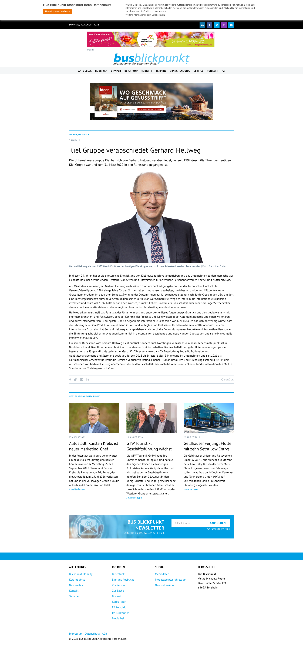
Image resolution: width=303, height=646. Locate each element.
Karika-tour (119, 601)
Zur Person (118, 585)
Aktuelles (85, 70)
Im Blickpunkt (120, 613)
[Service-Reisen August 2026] (151, 101)
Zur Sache (118, 590)
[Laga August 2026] (150, 39)
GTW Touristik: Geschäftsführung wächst (149, 446)
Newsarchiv (76, 585)
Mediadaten (162, 574)
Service (198, 70)
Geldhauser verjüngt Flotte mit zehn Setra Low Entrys (207, 446)
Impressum (75, 633)
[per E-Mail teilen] (81, 379)
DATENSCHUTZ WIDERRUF (218, 529)
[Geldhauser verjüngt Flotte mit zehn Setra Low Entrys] (209, 418)
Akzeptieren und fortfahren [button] (57, 11)
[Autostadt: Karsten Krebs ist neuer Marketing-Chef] (94, 418)
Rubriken (101, 70)
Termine (161, 70)
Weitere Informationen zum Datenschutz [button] (145, 15)
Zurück (228, 379)
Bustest (116, 596)
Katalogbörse (77, 579)
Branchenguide (180, 70)
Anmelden (218, 523)
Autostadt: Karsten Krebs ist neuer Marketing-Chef (93, 446)
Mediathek (118, 618)
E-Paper (116, 70)
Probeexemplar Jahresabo (170, 579)
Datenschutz (92, 633)
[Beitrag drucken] (87, 379)
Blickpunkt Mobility (138, 70)
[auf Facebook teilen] (70, 379)
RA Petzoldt (119, 607)
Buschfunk (118, 574)
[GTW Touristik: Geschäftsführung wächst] (151, 418)
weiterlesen (77, 489)
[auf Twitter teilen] (75, 379)
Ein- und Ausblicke (123, 579)
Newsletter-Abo (164, 585)
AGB (104, 633)
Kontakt (212, 70)
